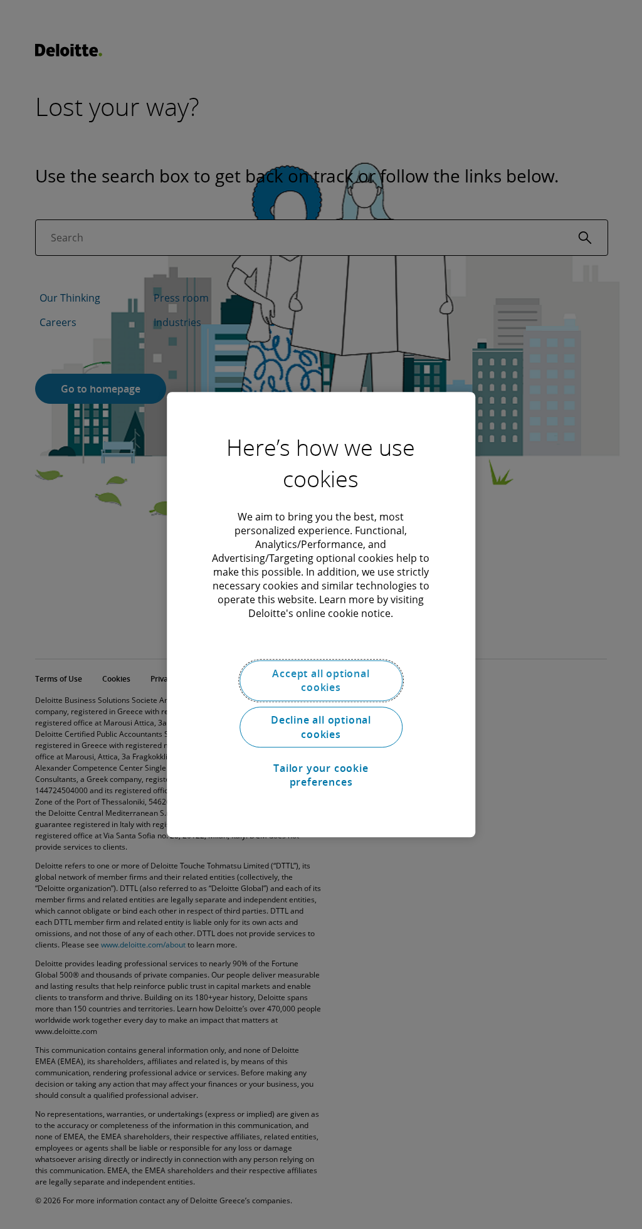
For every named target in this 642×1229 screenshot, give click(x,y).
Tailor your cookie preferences (320, 775)
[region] (321, 614)
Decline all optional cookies (321, 727)
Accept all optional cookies (320, 680)
